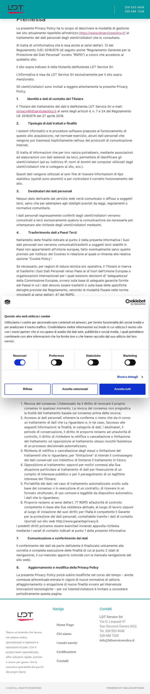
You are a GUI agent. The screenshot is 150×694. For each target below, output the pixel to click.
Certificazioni (66, 652)
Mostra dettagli (127, 376)
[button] (107, 9)
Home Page (65, 625)
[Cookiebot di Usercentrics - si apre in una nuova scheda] (128, 302)
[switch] (56, 362)
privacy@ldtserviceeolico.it (36, 111)
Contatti (62, 661)
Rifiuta (27, 389)
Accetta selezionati (75, 389)
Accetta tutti (122, 389)
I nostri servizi (67, 643)
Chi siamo (64, 634)
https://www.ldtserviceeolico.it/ (102, 33)
